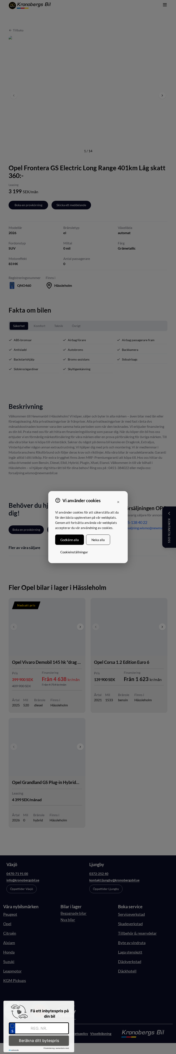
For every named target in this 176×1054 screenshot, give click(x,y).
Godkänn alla (69, 540)
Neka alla (98, 540)
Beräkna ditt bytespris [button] (39, 1040)
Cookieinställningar (74, 552)
